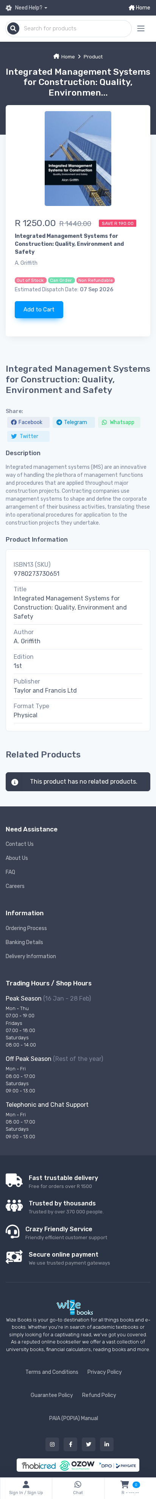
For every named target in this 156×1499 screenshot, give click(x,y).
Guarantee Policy (52, 1395)
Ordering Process (26, 928)
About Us (17, 858)
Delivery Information (31, 956)
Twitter (28, 436)
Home (142, 8)
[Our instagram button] (52, 1444)
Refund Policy (99, 1395)
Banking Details (24, 942)
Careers (15, 886)
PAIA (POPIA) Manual (73, 1418)
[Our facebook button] (70, 1444)
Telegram (75, 422)
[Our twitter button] (88, 1444)
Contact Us (20, 844)
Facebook (30, 422)
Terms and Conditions (51, 1372)
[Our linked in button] (107, 1444)
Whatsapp (121, 422)
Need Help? (28, 8)
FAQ (10, 872)
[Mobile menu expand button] (140, 28)
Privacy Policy (104, 1372)
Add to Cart (39, 309)
